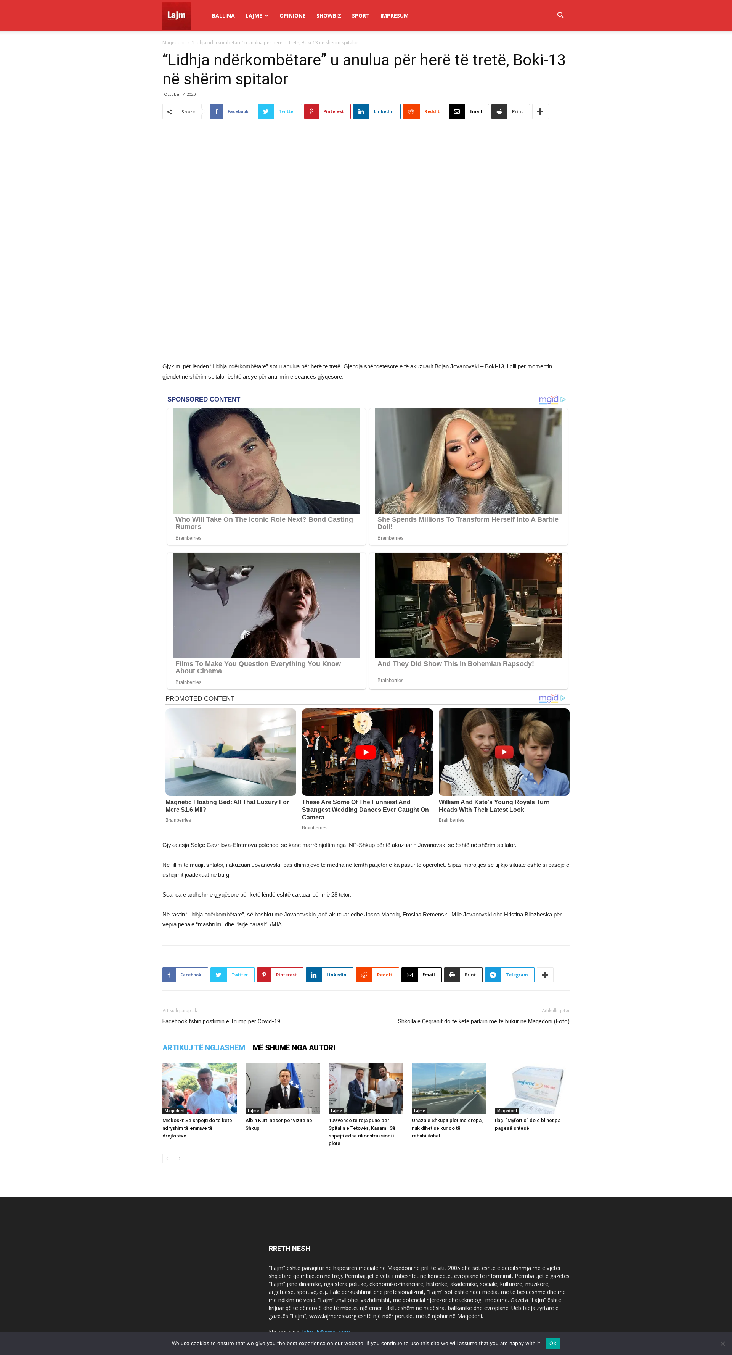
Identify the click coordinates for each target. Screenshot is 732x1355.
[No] (722, 1343)
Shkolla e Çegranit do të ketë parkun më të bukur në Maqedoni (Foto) (484, 1021)
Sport (361, 15)
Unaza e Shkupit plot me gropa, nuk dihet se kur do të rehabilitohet (447, 1128)
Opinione (292, 15)
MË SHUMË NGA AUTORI (294, 1047)
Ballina (223, 15)
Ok (552, 1343)
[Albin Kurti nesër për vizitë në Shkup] (283, 1088)
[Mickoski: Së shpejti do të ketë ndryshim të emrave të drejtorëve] (199, 1088)
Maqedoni (173, 42)
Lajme (254, 15)
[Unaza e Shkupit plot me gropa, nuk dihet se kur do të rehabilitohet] (449, 1088)
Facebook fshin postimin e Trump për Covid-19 (221, 1021)
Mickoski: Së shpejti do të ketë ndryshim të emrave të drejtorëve (197, 1128)
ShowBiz (328, 15)
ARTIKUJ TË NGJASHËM (203, 1047)
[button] (560, 16)
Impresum (394, 15)
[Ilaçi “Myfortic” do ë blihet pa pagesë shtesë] (532, 1088)
